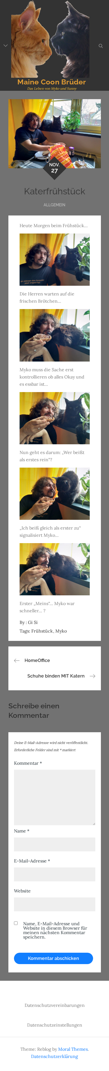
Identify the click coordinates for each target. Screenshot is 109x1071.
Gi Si (33, 622)
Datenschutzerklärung (54, 1056)
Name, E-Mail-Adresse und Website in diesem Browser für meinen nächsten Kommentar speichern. (55, 930)
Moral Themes (73, 1049)
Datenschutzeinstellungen (54, 1025)
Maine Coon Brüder (51, 82)
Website (22, 891)
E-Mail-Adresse (32, 861)
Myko (61, 631)
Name (21, 831)
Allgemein (54, 205)
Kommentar (28, 763)
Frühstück (42, 631)
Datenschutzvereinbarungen (55, 1005)
